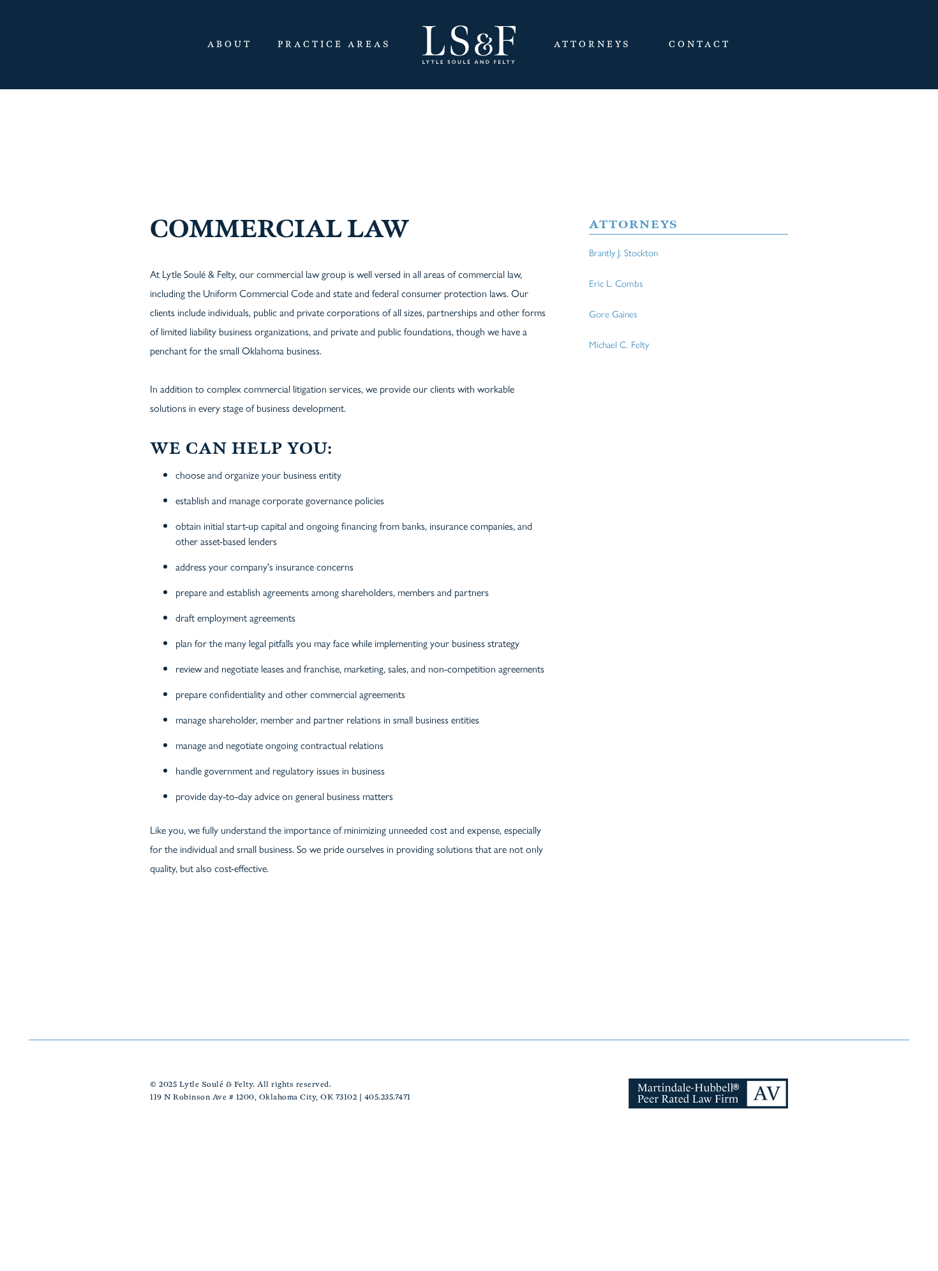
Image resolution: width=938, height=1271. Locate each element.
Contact (700, 45)
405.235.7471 (387, 1097)
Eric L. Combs (616, 282)
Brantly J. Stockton (623, 252)
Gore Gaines (613, 313)
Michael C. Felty (619, 344)
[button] (334, 44)
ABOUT (229, 45)
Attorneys (592, 45)
